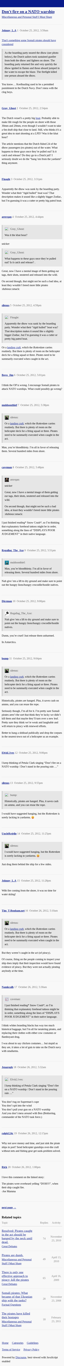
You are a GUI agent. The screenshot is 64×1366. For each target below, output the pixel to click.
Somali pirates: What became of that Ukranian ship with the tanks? (17, 1296)
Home (5, 1342)
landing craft (14, 347)
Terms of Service (11, 1349)
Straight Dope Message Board (18, 3)
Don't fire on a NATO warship (28, 11)
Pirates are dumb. (12, 1255)
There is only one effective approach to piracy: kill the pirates (15, 1276)
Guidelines (32, 1342)
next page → (9, 1207)
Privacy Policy (31, 1349)
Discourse (21, 1357)
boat (38, 118)
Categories (17, 1342)
